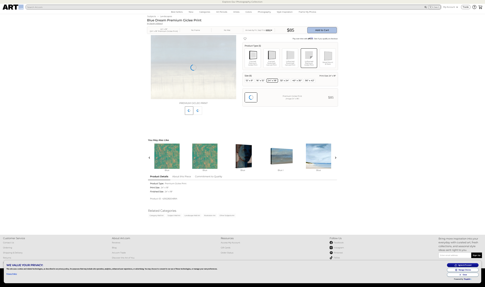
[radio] (249, 81)
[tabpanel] (290, 89)
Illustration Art (209, 215)
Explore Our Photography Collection (242, 2)
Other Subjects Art (227, 215)
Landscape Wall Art (192, 215)
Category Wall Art (157, 215)
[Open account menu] (457, 7)
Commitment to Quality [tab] (208, 176)
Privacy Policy (11, 274)
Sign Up (476, 255)
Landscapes (166, 16)
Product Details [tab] (159, 176)
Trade (466, 7)
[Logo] (13, 7)
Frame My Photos (307, 12)
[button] (242, 2)
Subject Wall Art (174, 215)
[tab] (253, 58)
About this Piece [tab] (181, 176)
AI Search (436, 7)
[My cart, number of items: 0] (480, 7)
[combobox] (224, 7)
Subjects (151, 16)
